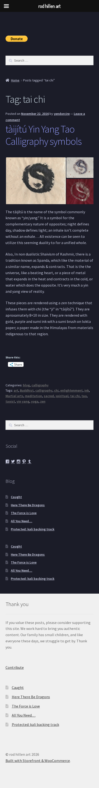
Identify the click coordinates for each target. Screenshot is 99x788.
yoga (34, 401)
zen (42, 401)
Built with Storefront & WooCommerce (38, 760)
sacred (49, 396)
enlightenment (71, 390)
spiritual (62, 396)
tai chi (75, 396)
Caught (16, 497)
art (16, 390)
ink (86, 390)
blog (26, 385)
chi (56, 390)
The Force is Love (24, 513)
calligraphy (40, 385)
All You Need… (21, 521)
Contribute (15, 667)
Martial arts (14, 396)
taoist (10, 401)
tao (84, 396)
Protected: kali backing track (32, 529)
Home (15, 80)
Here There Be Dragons (28, 505)
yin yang (23, 401)
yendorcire (62, 114)
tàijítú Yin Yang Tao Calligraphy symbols (43, 135)
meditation (33, 396)
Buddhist (27, 390)
